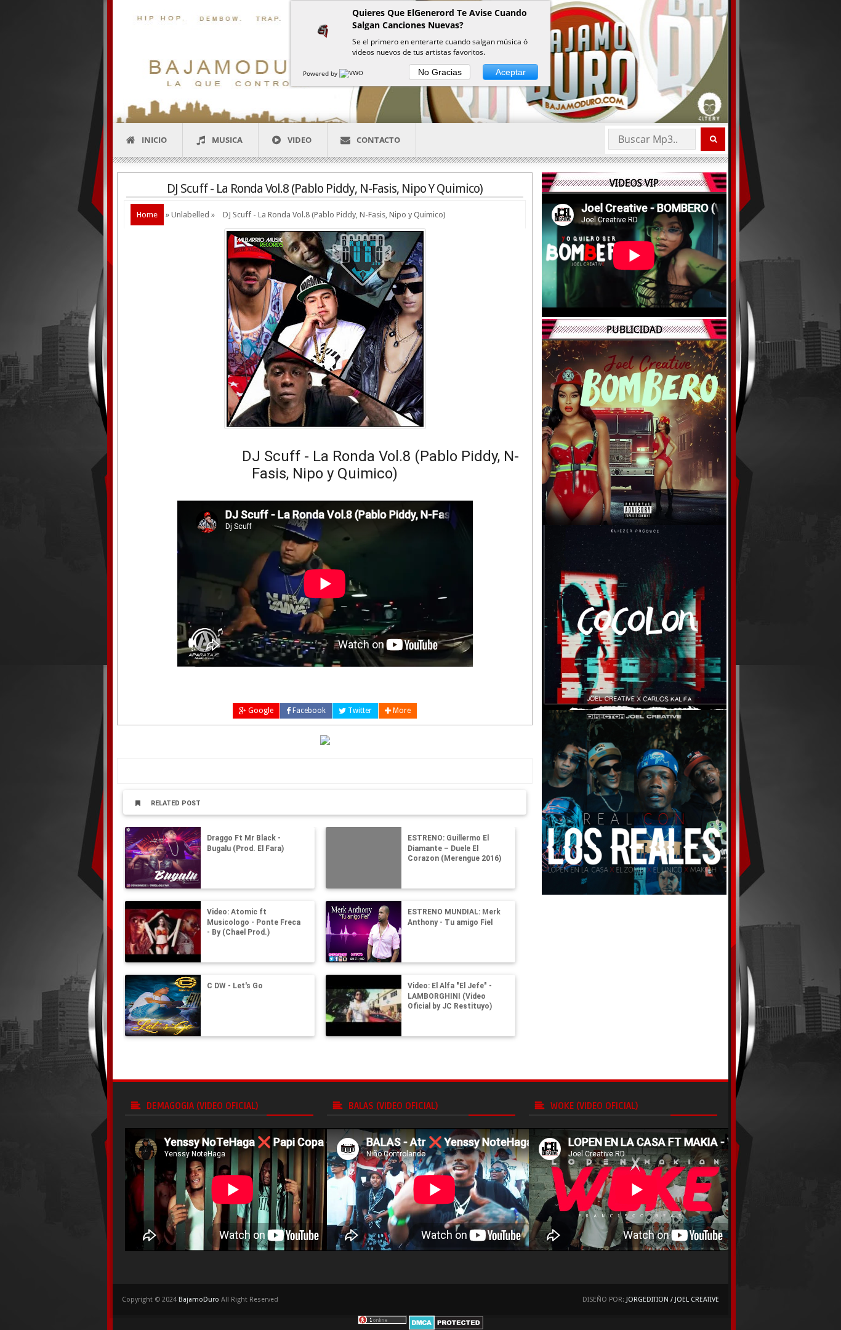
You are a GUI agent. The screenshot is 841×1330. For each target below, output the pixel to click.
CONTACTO (378, 139)
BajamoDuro (199, 1300)
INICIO (154, 139)
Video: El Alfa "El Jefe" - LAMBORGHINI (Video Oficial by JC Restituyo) (450, 996)
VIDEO (300, 139)
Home (147, 214)
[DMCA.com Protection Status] (446, 1321)
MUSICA (227, 139)
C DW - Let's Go (235, 985)
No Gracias (440, 72)
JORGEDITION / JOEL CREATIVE (672, 1300)
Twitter (359, 710)
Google (259, 710)
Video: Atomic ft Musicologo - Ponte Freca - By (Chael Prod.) (253, 922)
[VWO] (352, 73)
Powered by (321, 73)
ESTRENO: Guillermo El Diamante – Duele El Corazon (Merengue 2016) (454, 848)
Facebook (308, 710)
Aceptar (511, 72)
